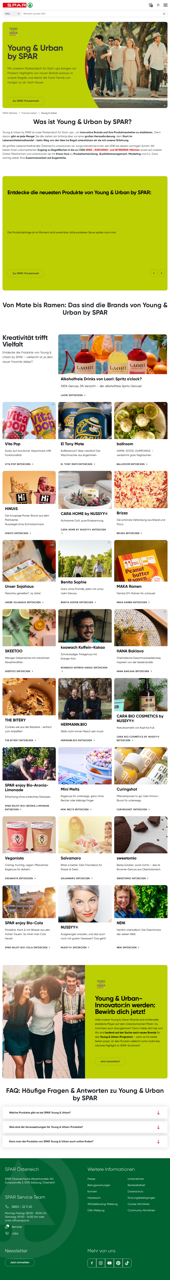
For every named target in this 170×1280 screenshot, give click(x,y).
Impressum (94, 1197)
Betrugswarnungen (98, 1185)
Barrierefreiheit (136, 1185)
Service (16, 1226)
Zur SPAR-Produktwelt (26, 100)
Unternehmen (136, 1178)
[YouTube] (109, 1263)
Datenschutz (135, 1191)
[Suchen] (164, 13)
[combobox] (12, 13)
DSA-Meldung (95, 1210)
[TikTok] (127, 1263)
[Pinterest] (118, 1263)
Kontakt (92, 1191)
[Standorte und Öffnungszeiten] (158, 5)
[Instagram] (100, 1263)
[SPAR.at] (18, 5)
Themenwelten (29, 113)
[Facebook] (91, 1263)
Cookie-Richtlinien (139, 1204)
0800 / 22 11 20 (21, 1206)
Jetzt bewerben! (110, 1061)
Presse (91, 1178)
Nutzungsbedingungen (141, 1197)
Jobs (14, 1233)
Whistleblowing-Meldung (102, 1204)
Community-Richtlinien (141, 1210)
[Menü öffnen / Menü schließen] (166, 5)
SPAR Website (9, 113)
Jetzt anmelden (19, 1262)
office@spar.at (20, 1220)
